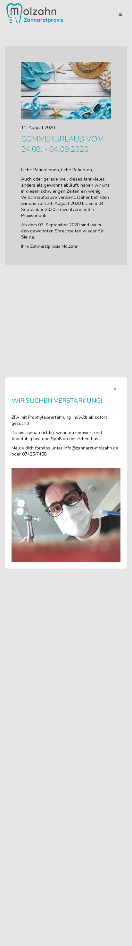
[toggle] (115, 389)
